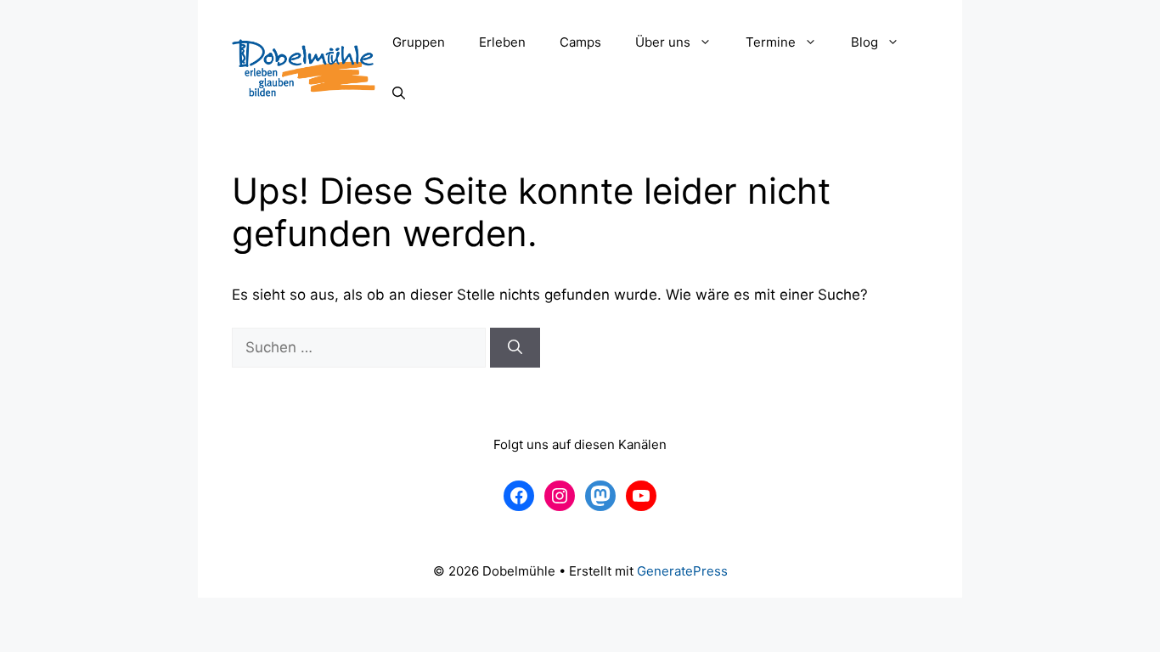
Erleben (502, 42)
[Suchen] (515, 348)
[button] (709, 42)
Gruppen (418, 42)
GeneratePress (682, 571)
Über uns (662, 42)
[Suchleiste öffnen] (398, 93)
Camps (580, 42)
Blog (864, 42)
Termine (771, 42)
